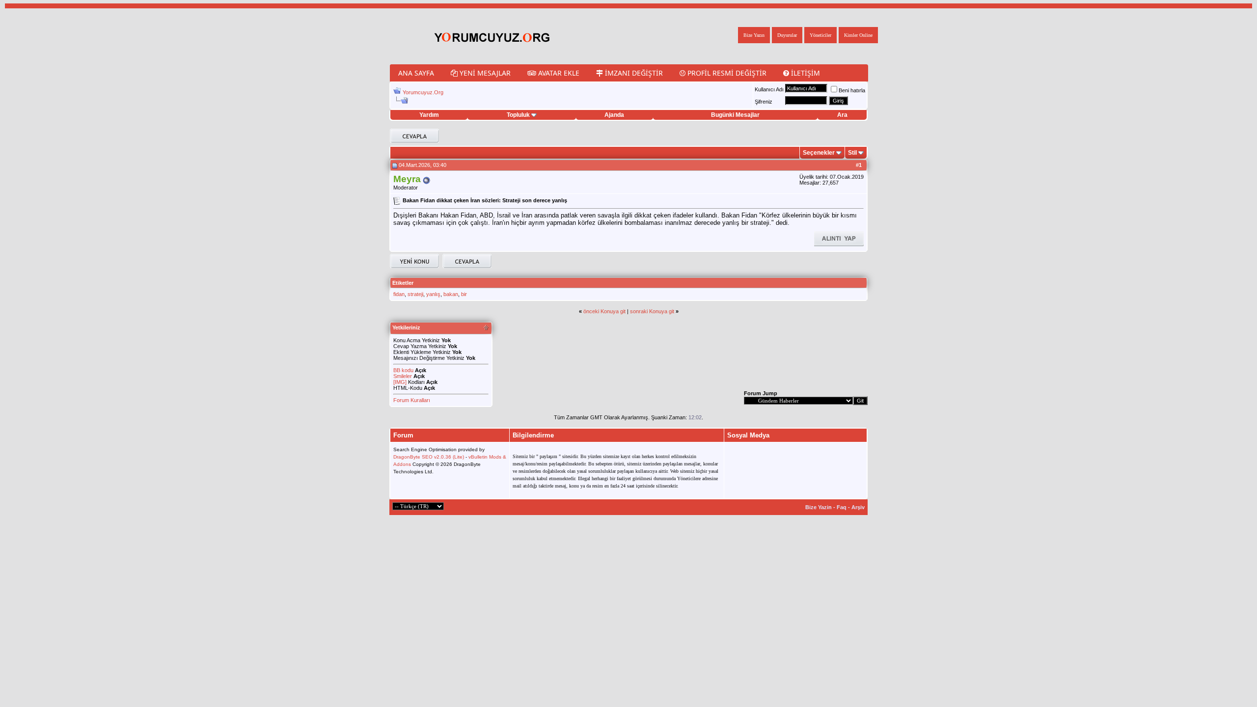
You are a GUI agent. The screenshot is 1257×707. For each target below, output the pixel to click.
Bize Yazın (754, 35)
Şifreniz (763, 102)
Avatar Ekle (557, 73)
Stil (852, 152)
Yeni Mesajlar (484, 73)
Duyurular (787, 35)
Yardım (429, 114)
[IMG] (400, 382)
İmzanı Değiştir (633, 73)
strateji (415, 294)
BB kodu (403, 370)
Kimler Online (858, 35)
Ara (842, 114)
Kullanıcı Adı (769, 89)
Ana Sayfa (416, 73)
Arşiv (858, 507)
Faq (842, 507)
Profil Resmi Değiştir (725, 73)
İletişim (804, 73)
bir (464, 294)
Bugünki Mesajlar (735, 114)
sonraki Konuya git (652, 311)
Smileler (402, 376)
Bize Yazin (818, 507)
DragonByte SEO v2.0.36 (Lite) (428, 457)
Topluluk (518, 114)
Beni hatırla (852, 90)
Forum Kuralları (411, 400)
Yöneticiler (820, 35)
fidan (399, 294)
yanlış (433, 294)
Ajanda (614, 114)
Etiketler (402, 283)
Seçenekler (819, 152)
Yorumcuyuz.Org (423, 92)
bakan (450, 294)
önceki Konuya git (604, 311)
